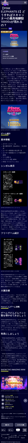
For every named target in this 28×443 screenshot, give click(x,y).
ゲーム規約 (4, 437)
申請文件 (23, 437)
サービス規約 (14, 435)
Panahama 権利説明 (5, 435)
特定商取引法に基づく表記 (13, 438)
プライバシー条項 (22, 435)
